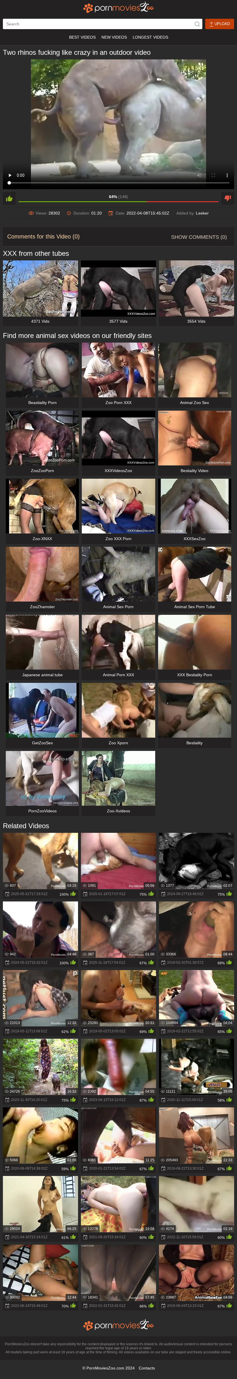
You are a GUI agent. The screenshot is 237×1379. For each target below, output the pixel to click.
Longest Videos (150, 37)
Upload (221, 24)
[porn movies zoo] (118, 7)
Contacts (147, 1368)
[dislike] (227, 198)
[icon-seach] (197, 24)
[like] (9, 198)
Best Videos (82, 37)
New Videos (114, 37)
